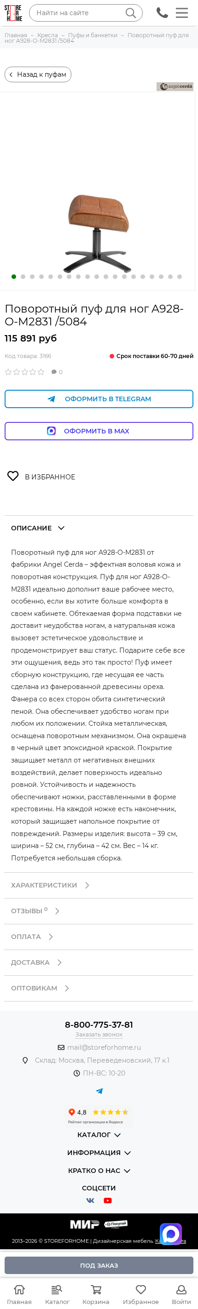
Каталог (57, 1301)
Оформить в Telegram (108, 399)
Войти (181, 1301)
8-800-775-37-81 (99, 1025)
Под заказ (99, 1265)
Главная (19, 1301)
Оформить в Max (105, 431)
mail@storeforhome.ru (104, 1047)
